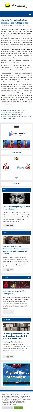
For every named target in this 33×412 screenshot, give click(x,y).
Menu (4, 14)
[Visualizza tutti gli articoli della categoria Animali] (29, 233)
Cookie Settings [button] (7, 408)
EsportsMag (16, 184)
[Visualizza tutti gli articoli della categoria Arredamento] (29, 320)
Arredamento (7, 319)
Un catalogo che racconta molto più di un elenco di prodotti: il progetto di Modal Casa (16, 335)
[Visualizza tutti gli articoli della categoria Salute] (29, 190)
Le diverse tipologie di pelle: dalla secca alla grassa (16, 207)
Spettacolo (6, 277)
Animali (5, 232)
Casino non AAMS (16, 152)
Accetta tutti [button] (18, 408)
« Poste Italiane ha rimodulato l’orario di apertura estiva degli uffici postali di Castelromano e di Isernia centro (13, 112)
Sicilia (26, 25)
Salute (5, 189)
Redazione (18, 25)
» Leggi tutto (8, 225)
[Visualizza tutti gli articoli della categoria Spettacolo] (29, 277)
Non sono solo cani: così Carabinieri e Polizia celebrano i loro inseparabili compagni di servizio (16, 250)
